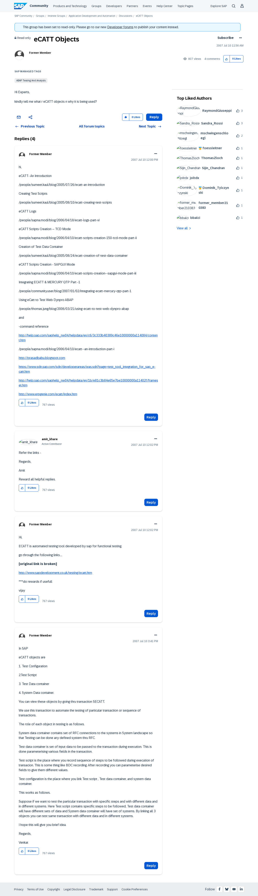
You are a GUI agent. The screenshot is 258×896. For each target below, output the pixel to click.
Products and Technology (70, 6)
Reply (151, 417)
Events (147, 6)
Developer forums (120, 27)
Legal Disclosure (74, 889)
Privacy (18, 889)
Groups (96, 6)
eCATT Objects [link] (144, 16)
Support (112, 889)
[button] (227, 58)
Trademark (96, 889)
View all (182, 228)
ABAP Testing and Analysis (31, 80)
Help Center (165, 6)
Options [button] (240, 37)
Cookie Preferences (135, 889)
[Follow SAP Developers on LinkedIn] (241, 889)
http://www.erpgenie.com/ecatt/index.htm (48, 394)
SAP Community (23, 16)
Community (39, 5)
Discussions (125, 16)
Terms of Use (35, 889)
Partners (132, 6)
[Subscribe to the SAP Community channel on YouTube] (234, 889)
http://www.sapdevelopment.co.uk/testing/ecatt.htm (55, 572)
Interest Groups (56, 16)
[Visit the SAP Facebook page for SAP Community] (219, 889)
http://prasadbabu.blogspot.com (42, 358)
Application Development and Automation (92, 16)
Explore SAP (219, 6)
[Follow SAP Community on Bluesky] (226, 889)
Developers (114, 6)
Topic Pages (185, 6)
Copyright (53, 889)
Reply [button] (154, 117)
